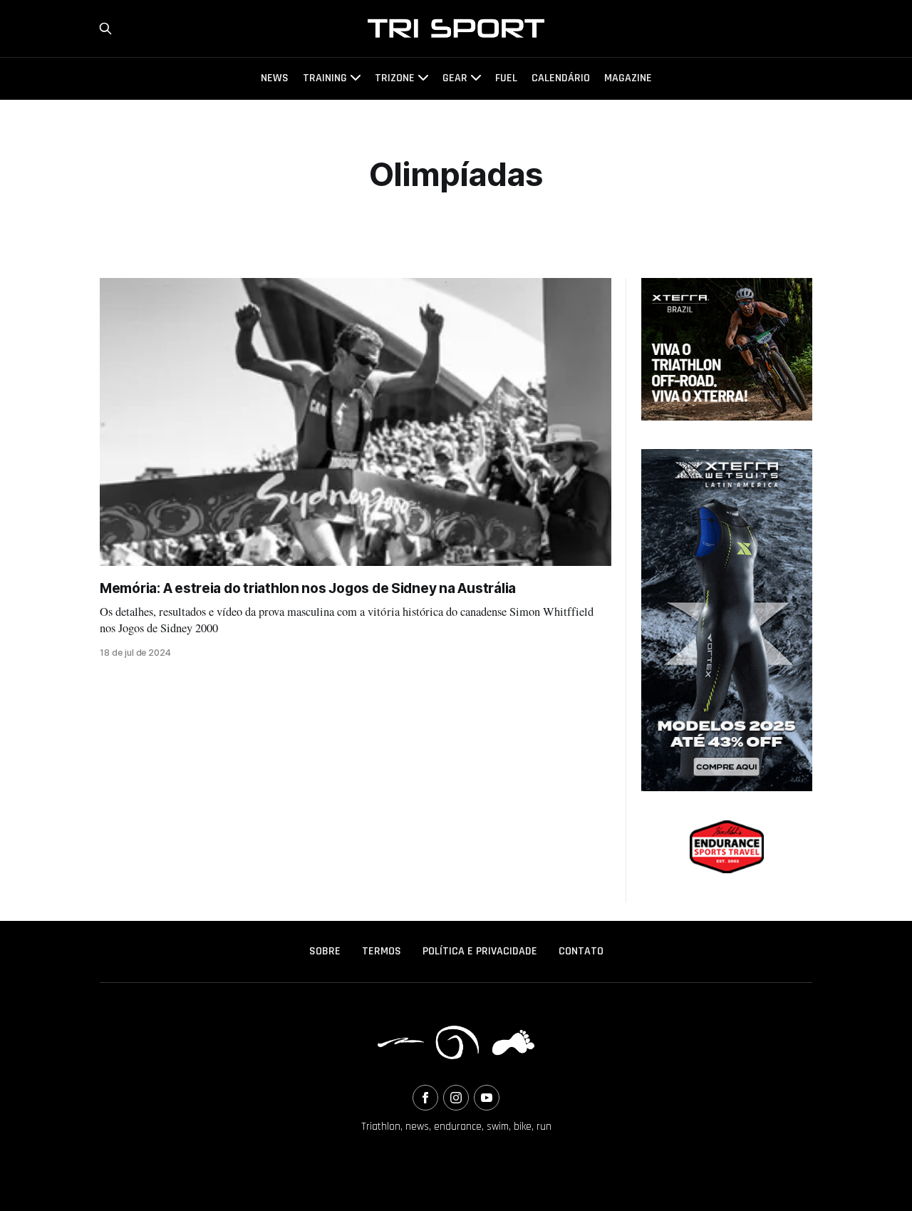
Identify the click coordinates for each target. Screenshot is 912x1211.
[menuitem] (325, 951)
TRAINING (325, 78)
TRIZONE (395, 78)
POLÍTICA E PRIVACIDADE (480, 951)
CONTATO (581, 951)
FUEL (506, 78)
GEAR (454, 78)
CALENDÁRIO (561, 78)
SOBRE (325, 951)
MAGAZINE (628, 78)
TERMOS (381, 951)
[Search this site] (105, 28)
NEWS (275, 78)
